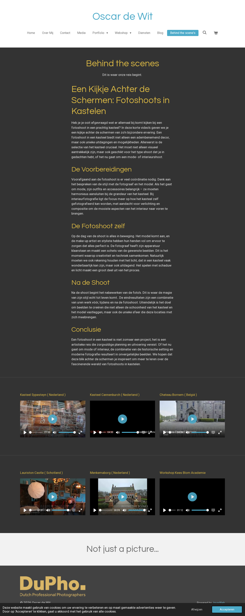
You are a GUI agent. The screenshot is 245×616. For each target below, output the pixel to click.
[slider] (36, 432)
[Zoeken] (204, 32)
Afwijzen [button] (196, 609)
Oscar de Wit (122, 16)
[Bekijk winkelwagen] (216, 33)
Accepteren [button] (227, 609)
